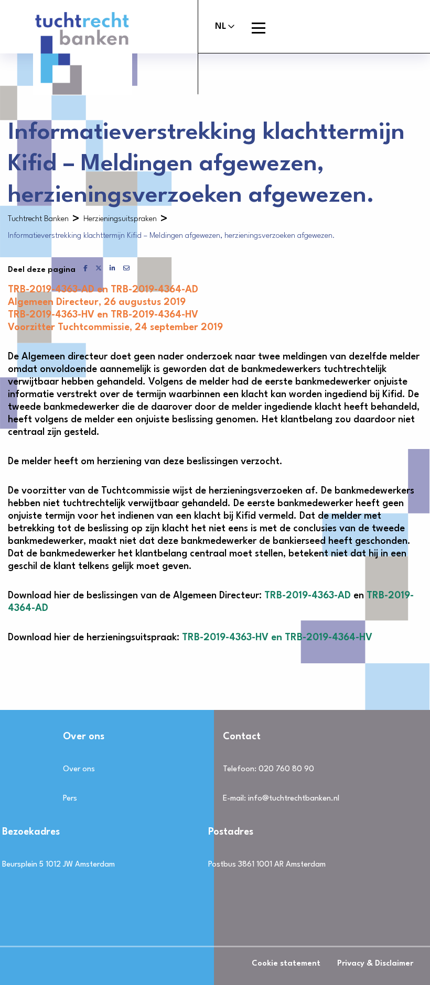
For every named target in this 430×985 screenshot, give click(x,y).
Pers (70, 799)
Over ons (79, 769)
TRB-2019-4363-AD (307, 595)
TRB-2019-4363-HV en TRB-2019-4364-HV (277, 637)
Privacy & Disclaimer (375, 964)
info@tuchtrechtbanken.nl (293, 799)
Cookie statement (286, 964)
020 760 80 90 (286, 769)
